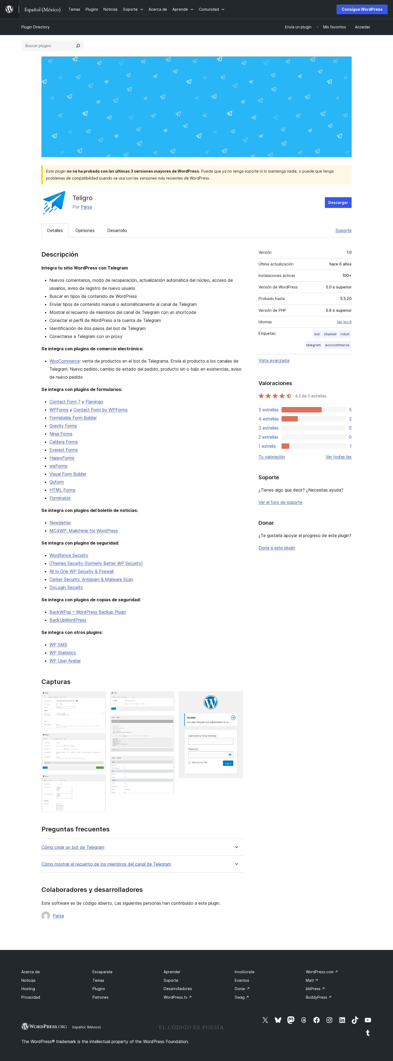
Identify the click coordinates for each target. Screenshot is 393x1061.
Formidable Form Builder (73, 417)
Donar (242, 988)
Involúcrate (245, 971)
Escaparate (103, 971)
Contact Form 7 (64, 401)
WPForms (58, 409)
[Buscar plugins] (78, 45)
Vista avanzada (274, 360)
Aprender (172, 971)
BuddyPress (319, 997)
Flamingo (94, 401)
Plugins (99, 988)
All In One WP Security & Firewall (81, 571)
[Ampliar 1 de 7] (98, 698)
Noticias (28, 980)
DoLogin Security (66, 587)
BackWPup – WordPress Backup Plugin (87, 612)
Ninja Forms (60, 433)
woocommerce (337, 345)
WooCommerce (64, 361)
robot (345, 334)
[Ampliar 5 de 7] (167, 722)
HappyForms (61, 458)
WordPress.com (322, 971)
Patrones (101, 997)
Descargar (338, 202)
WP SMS (58, 644)
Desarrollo (117, 230)
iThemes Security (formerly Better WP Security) (96, 563)
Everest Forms (63, 449)
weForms (58, 466)
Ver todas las (339, 456)
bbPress (315, 988)
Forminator (60, 498)
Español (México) (86, 1027)
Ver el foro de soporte (280, 502)
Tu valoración (272, 456)
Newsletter (60, 522)
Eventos (242, 980)
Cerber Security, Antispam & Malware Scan (91, 579)
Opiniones (85, 230)
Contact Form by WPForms (101, 409)
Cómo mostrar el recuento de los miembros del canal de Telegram (106, 864)
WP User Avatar (65, 660)
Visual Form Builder (67, 474)
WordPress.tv (178, 997)
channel (330, 334)
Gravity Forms (63, 425)
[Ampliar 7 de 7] (235, 698)
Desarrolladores (178, 988)
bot (317, 334)
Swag (242, 997)
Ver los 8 (344, 322)
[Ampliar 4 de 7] (167, 698)
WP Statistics (62, 652)
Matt (312, 980)
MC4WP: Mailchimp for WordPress (83, 530)
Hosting (28, 988)
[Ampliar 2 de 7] (98, 740)
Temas (98, 980)
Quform (56, 482)
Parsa (86, 207)
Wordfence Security (68, 555)
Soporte (344, 230)
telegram (313, 345)
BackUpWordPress (67, 620)
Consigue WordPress (362, 9)
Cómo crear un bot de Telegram (72, 847)
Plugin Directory (35, 27)
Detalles (55, 230)
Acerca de (30, 971)
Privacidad (30, 997)
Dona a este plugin (277, 547)
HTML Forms (62, 490)
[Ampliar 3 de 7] (98, 781)
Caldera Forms (63, 441)
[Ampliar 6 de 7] (167, 763)
